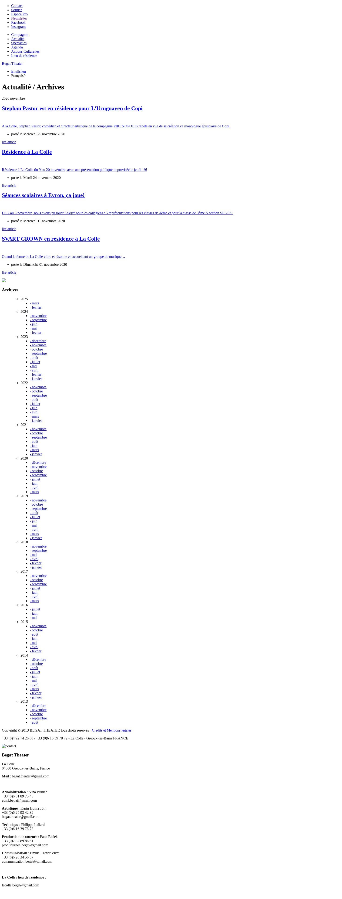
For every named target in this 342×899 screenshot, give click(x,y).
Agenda (17, 47)
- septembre (38, 320)
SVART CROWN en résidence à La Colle (51, 239)
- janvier (36, 379)
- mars (34, 303)
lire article (9, 142)
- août (34, 358)
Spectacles (19, 43)
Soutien (16, 10)
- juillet (35, 362)
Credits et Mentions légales (111, 730)
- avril (34, 370)
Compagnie (19, 35)
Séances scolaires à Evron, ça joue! (43, 195)
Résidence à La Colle (27, 152)
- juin (33, 324)
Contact (17, 6)
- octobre (36, 349)
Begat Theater (12, 63)
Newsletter (19, 18)
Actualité (17, 39)
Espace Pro (19, 14)
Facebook (18, 22)
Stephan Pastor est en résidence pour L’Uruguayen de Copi (72, 108)
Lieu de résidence (24, 56)
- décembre (38, 341)
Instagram (18, 27)
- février (35, 307)
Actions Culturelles (25, 51)
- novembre (38, 316)
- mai (33, 328)
